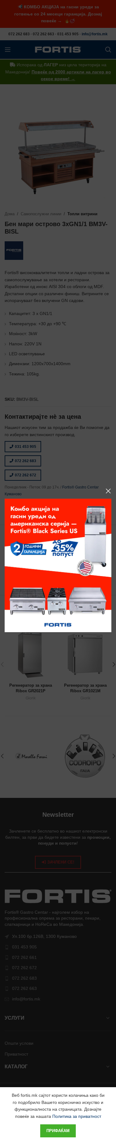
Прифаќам (58, 1130)
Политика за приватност (76, 1116)
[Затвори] (108, 491)
